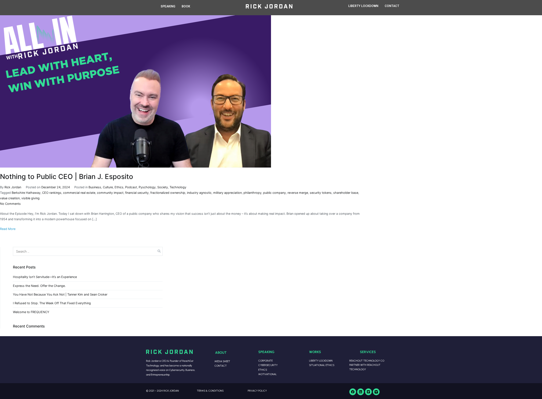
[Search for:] (88, 251)
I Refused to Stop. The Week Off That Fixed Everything (52, 303)
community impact (110, 192)
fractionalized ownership (167, 192)
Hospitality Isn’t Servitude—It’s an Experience (45, 277)
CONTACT (392, 6)
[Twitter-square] (368, 391)
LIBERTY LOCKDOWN (363, 6)
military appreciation (227, 192)
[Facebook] (352, 391)
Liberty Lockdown (321, 360)
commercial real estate (79, 192)
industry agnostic (199, 192)
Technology (178, 187)
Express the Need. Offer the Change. (39, 286)
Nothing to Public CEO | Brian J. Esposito (66, 176)
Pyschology (147, 187)
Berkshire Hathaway (26, 192)
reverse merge (298, 192)
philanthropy (252, 192)
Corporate (265, 360)
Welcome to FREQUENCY (31, 312)
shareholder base (345, 192)
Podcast (131, 187)
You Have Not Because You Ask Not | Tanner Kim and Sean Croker (60, 294)
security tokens (321, 192)
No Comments (10, 203)
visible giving (30, 198)
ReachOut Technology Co (366, 360)
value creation (10, 198)
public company (274, 192)
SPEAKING (168, 6)
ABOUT (221, 352)
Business (94, 187)
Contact (220, 365)
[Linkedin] (360, 391)
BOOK (186, 6)
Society (162, 187)
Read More (7, 229)
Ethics (119, 187)
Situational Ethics (321, 365)
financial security (137, 192)
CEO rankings (51, 192)
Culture (108, 187)
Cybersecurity (268, 365)
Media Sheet (222, 361)
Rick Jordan (12, 187)
